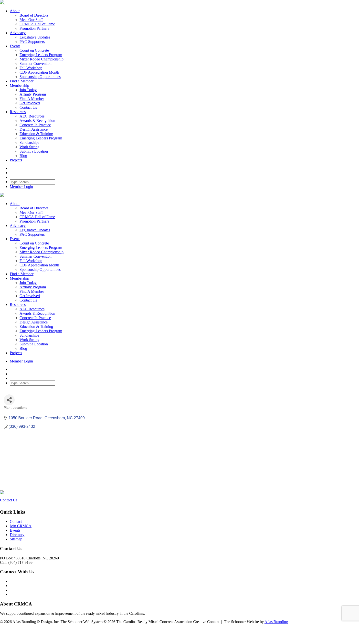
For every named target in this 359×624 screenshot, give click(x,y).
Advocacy (18, 33)
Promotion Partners (34, 28)
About (15, 11)
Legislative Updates (35, 37)
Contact (16, 521)
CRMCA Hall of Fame (37, 24)
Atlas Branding (276, 622)
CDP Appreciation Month (39, 72)
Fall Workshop (31, 68)
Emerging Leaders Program (41, 55)
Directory (17, 535)
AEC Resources (32, 116)
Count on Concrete (34, 50)
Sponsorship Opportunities (40, 77)
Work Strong (29, 147)
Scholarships (29, 142)
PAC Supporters (32, 41)
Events (15, 46)
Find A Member (32, 99)
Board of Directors (34, 15)
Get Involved (30, 103)
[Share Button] (9, 399)
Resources (18, 112)
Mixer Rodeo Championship (41, 59)
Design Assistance (34, 129)
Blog (23, 156)
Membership (19, 85)
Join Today (28, 90)
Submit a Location (34, 151)
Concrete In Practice (35, 125)
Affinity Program (33, 94)
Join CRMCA (21, 526)
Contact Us (28, 107)
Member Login (21, 187)
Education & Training (36, 134)
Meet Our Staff (31, 20)
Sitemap (16, 539)
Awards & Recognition (37, 120)
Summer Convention (36, 63)
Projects (16, 160)
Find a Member (21, 81)
